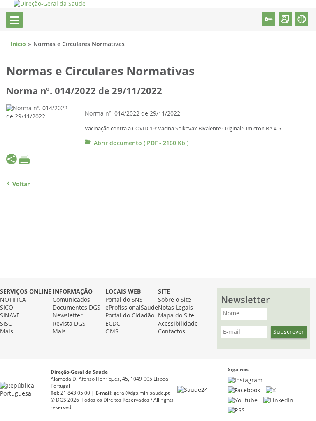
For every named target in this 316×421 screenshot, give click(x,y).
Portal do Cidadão (129, 315)
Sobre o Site (174, 299)
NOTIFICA (13, 299)
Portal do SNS (124, 299)
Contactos (171, 331)
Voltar (21, 184)
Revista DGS (69, 323)
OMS (111, 331)
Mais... (9, 331)
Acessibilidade (178, 323)
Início (18, 44)
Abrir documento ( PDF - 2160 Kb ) (141, 143)
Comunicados (71, 299)
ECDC (112, 323)
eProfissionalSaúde (131, 307)
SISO (6, 323)
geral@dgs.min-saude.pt (142, 393)
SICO (6, 307)
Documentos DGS (76, 307)
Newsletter (68, 315)
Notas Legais (175, 307)
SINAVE (10, 315)
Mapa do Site (176, 315)
